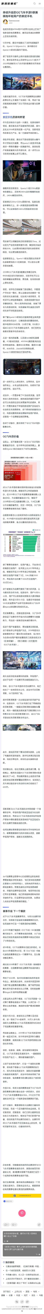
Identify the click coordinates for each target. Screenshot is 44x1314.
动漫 (10, 1295)
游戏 (27, 1291)
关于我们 (7, 1291)
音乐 (33, 1295)
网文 (26, 1295)
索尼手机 (8, 117)
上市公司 (18, 1291)
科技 (18, 1295)
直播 (3, 1295)
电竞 (35, 1291)
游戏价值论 (25, 1307)
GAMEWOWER (7, 1309)
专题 (41, 1295)
